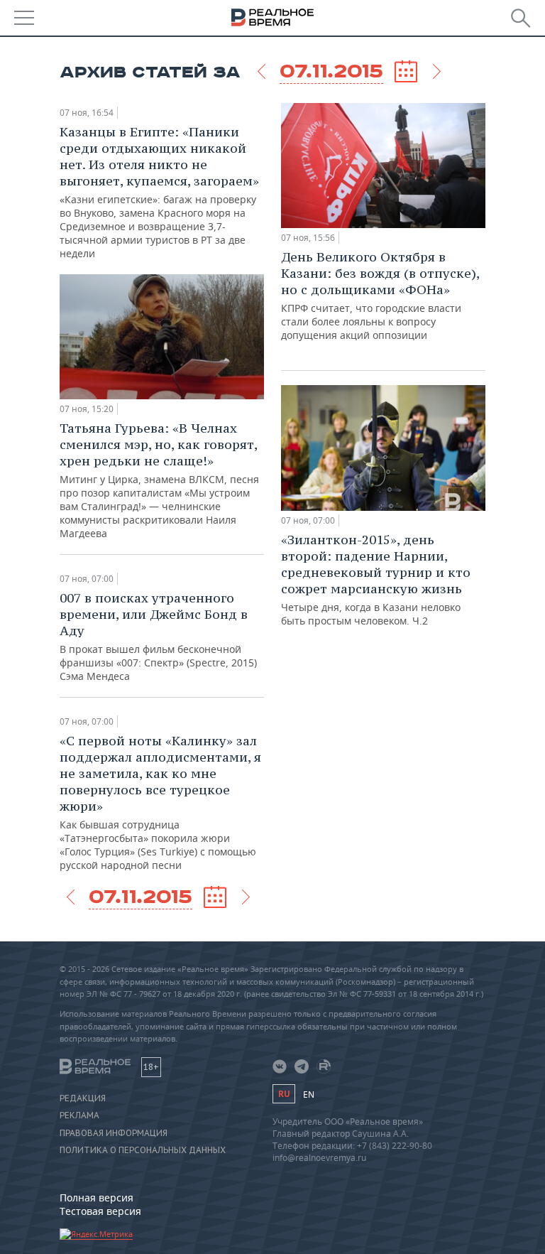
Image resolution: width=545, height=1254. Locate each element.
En (308, 1094)
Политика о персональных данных (143, 1150)
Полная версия (96, 1197)
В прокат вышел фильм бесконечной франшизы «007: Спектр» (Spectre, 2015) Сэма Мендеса (158, 636)
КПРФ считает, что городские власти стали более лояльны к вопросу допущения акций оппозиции (380, 295)
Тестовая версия (100, 1211)
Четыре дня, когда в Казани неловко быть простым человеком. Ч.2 (375, 579)
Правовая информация (113, 1133)
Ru (284, 1093)
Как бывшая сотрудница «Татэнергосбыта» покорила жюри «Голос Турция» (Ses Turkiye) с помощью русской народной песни (160, 802)
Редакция (83, 1098)
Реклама (79, 1115)
